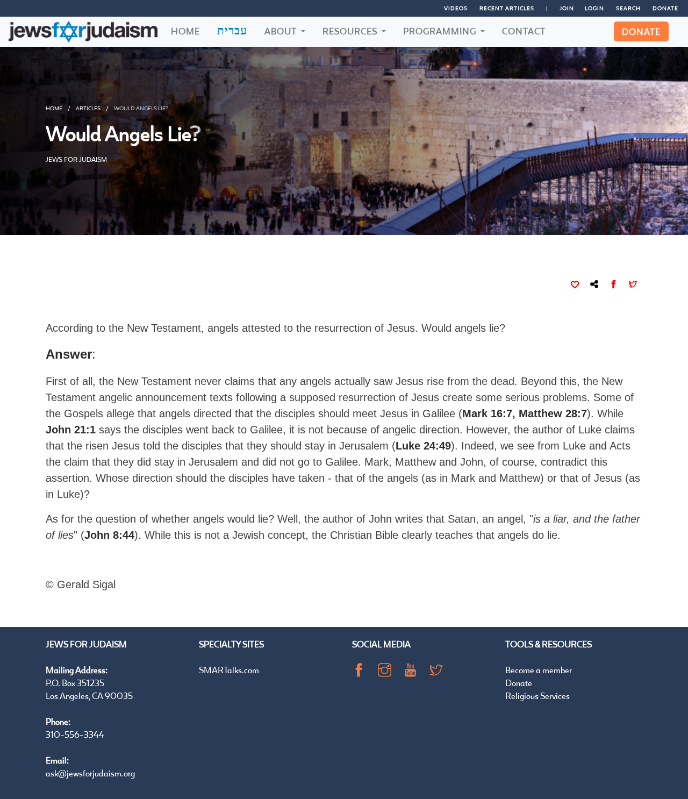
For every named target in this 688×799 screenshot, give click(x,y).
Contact (524, 31)
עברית (232, 30)
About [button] (281, 31)
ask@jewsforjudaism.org (90, 773)
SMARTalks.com (229, 669)
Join (567, 8)
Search (628, 8)
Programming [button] (440, 31)
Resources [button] (350, 31)
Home (185, 31)
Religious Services (537, 695)
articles (88, 108)
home (54, 108)
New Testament (156, 381)
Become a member (538, 669)
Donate (665, 8)
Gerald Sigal (86, 584)
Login (594, 8)
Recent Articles (506, 8)
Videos (456, 8)
